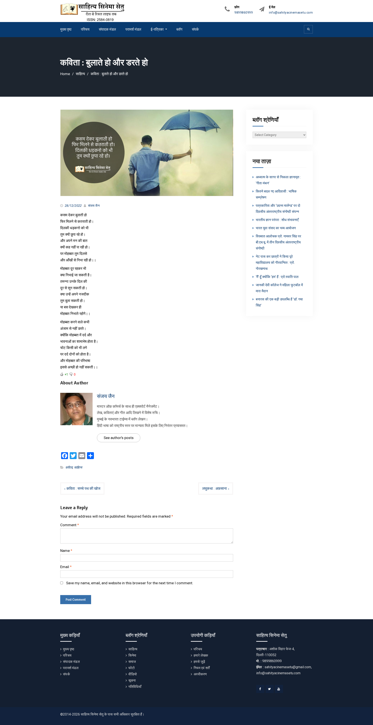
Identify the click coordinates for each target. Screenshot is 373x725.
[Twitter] (270, 689)
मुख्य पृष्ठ (65, 29)
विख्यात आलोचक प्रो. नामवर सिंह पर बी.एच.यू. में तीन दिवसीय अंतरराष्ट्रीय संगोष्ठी (278, 242)
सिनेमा (132, 655)
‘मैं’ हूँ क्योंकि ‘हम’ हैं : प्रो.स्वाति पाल (277, 277)
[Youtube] (279, 689)
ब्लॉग (179, 29)
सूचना (132, 680)
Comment (69, 525)
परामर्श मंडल (133, 29)
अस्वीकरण (200, 674)
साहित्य (78, 467)
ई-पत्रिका (157, 29)
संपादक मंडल (107, 29)
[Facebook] (260, 689)
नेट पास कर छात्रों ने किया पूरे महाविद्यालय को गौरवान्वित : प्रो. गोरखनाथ (275, 262)
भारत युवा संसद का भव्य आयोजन (276, 228)
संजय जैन (94, 206)
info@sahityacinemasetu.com (291, 12)
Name (66, 550)
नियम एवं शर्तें (202, 668)
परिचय (85, 29)
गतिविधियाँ (134, 687)
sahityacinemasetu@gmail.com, (288, 667)
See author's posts (119, 438)
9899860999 (243, 12)
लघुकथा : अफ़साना (214, 488)
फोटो (131, 668)
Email (66, 567)
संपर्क (195, 29)
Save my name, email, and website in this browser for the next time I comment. (129, 583)
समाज (132, 662)
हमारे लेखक (201, 655)
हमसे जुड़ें (199, 662)
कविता (69, 467)
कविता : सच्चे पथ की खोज (83, 488)
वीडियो (132, 674)
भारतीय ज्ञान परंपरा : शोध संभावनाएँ (277, 220)
